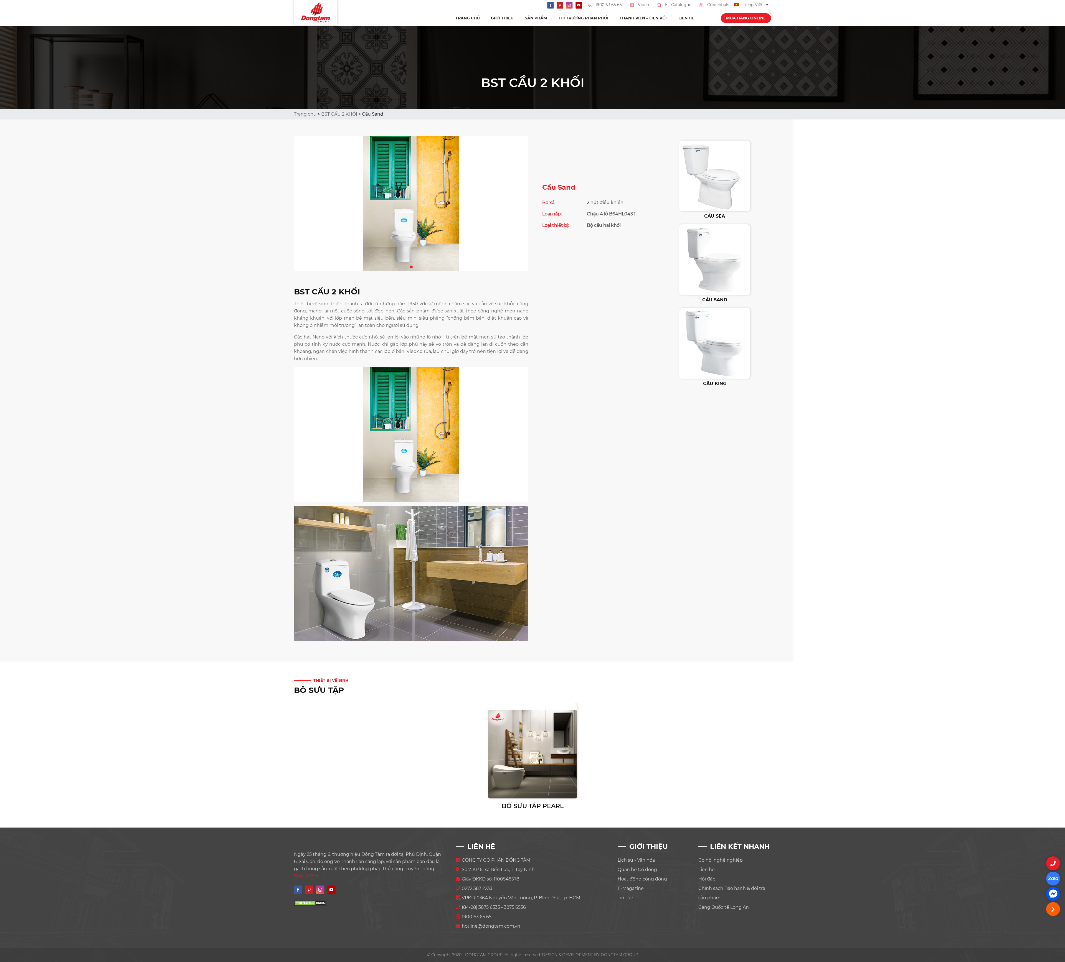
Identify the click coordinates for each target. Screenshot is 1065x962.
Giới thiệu (502, 18)
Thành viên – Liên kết (643, 18)
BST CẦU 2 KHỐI (339, 114)
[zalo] (1053, 878)
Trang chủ (467, 18)
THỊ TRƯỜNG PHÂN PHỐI (583, 18)
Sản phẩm (536, 18)
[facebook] (1053, 894)
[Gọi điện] (1053, 863)
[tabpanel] (411, 203)
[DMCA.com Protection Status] (310, 902)
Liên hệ (686, 18)
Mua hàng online (746, 18)
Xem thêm (306, 876)
